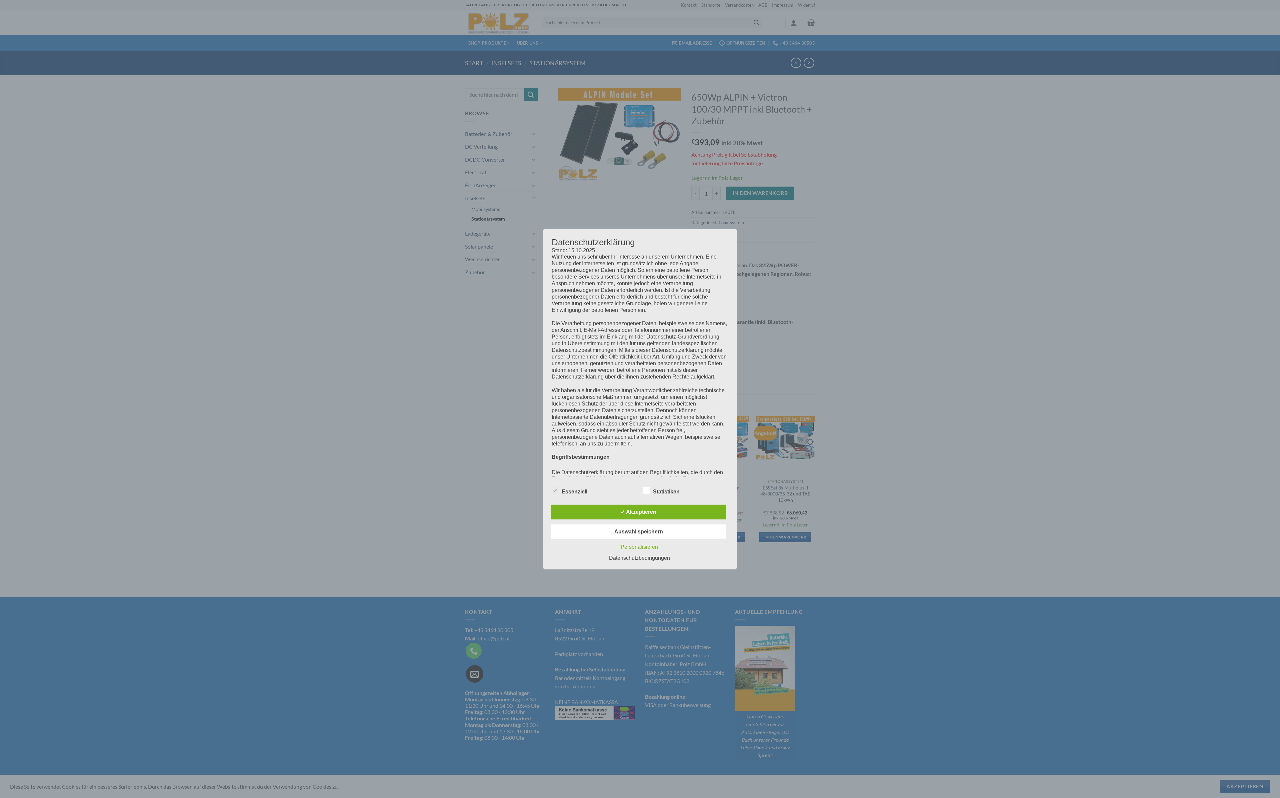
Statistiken (666, 491)
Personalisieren (639, 547)
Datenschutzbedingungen (639, 558)
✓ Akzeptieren (638, 512)
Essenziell (574, 491)
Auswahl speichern (638, 531)
